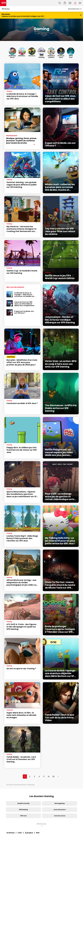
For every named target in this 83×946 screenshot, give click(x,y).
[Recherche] (59, 3)
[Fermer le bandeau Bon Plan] (80, 15)
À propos (29, 832)
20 (53, 776)
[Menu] (80, 3)
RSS (37, 832)
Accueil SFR (3, 3)
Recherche (59, 3)
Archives (10, 832)
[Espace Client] (75, 3)
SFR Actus (6, 9)
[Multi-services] (22, 128)
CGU (20, 832)
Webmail (70, 3)
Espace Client (75, 3)
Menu (80, 3)
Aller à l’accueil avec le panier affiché (64, 3)
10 (48, 776)
